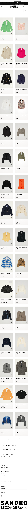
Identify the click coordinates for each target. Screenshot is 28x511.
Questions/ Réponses (5, 463)
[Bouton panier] (26, 6)
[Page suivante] (20, 439)
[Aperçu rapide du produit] (11, 33)
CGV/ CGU (3, 473)
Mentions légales (4, 475)
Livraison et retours (5, 484)
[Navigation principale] (1, 6)
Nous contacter (4, 465)
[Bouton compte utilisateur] (23, 6)
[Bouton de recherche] (4, 6)
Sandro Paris (3, 488)
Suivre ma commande (5, 467)
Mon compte (3, 486)
